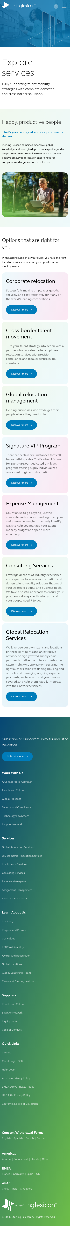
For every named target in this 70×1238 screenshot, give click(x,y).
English (6, 1138)
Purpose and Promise (14, 930)
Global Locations (12, 964)
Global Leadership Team (16, 972)
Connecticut (21, 1159)
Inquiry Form (9, 1021)
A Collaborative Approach (17, 781)
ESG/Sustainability (13, 947)
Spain (30, 1173)
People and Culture (13, 790)
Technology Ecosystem (15, 815)
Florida (35, 1159)
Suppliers (9, 995)
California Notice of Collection (20, 1103)
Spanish (18, 1138)
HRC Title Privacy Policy (16, 1095)
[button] (56, 6)
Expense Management (15, 881)
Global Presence (11, 798)
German (41, 1138)
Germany (18, 1173)
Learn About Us (14, 912)
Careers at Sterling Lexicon (18, 981)
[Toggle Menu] (62, 6)
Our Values (8, 938)
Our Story (7, 921)
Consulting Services (13, 872)
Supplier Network (12, 824)
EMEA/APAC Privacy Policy (18, 1086)
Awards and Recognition (16, 955)
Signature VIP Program (15, 898)
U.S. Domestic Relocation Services (22, 855)
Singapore (26, 1188)
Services (8, 838)
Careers (6, 1052)
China (5, 1188)
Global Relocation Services (18, 847)
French (30, 1138)
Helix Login (8, 1069)
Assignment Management (17, 890)
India (14, 1188)
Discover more (19, 309)
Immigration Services (14, 864)
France (6, 1173)
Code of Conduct (11, 1029)
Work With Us (12, 773)
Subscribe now (15, 756)
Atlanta (6, 1159)
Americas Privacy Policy (16, 1078)
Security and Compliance (16, 807)
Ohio (45, 1159)
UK (38, 1173)
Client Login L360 (12, 1061)
